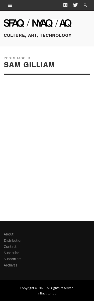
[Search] (10, 5)
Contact (10, 246)
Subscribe (11, 252)
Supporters (13, 258)
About (9, 234)
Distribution (13, 240)
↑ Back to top (47, 293)
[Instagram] (65, 5)
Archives (10, 265)
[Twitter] (75, 5)
